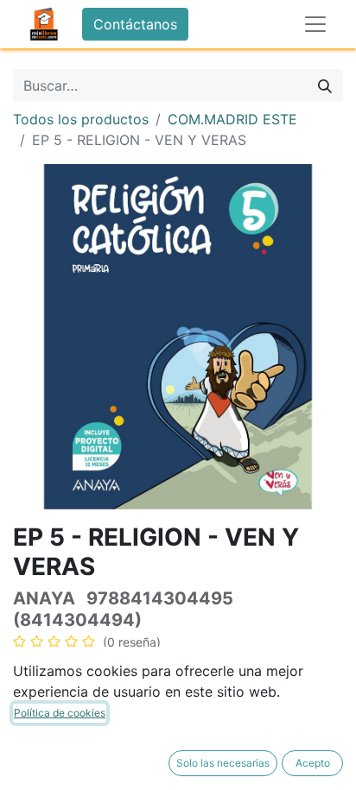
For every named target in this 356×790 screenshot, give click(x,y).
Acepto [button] (313, 762)
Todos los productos (81, 119)
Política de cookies (59, 712)
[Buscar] (325, 85)
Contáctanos (135, 24)
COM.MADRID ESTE (232, 119)
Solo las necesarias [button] (223, 762)
